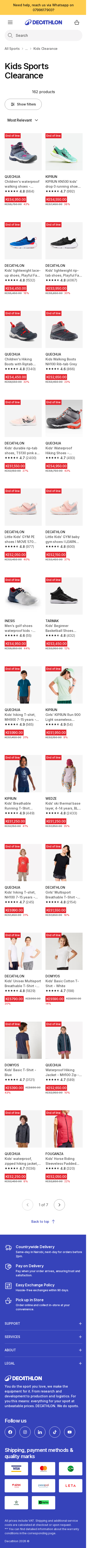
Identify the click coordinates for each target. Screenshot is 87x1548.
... (26, 49)
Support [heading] (12, 1302)
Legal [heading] (10, 1342)
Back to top (40, 1221)
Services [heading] (12, 1316)
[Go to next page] (59, 1204)
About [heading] (10, 1329)
